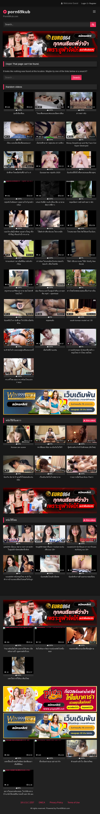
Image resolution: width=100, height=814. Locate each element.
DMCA (42, 802)
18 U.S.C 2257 (27, 802)
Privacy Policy (56, 802)
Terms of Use (74, 802)
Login (83, 3)
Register (92, 3)
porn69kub (18, 11)
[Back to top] (92, 806)
